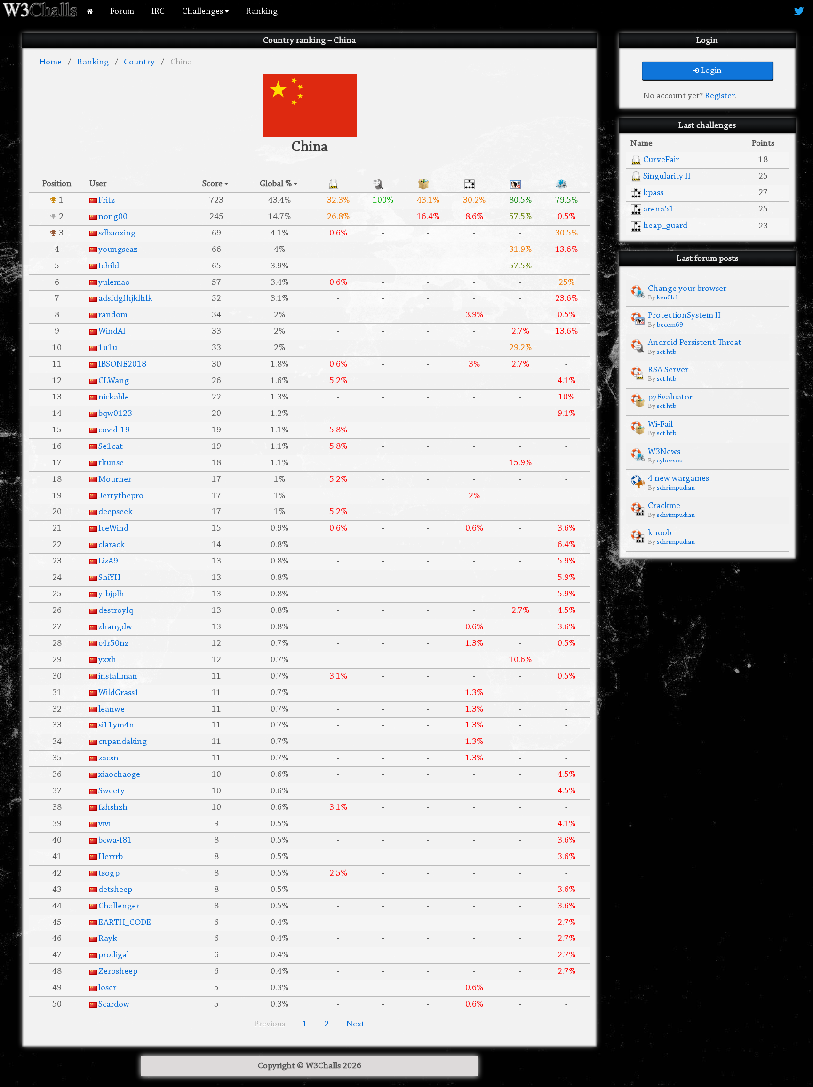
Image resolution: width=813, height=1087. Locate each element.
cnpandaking (122, 741)
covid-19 (114, 430)
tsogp (109, 873)
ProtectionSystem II (684, 315)
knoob (659, 533)
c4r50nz (113, 643)
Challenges (203, 11)
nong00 (113, 216)
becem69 (670, 324)
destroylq (115, 610)
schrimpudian (676, 488)
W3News (664, 451)
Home (51, 62)
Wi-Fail (660, 424)
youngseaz (117, 249)
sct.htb (667, 352)
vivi (104, 824)
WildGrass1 (118, 692)
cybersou (670, 460)
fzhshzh (113, 807)
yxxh (107, 660)
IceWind (113, 528)
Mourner (114, 479)
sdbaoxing (117, 233)
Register (719, 96)
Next (355, 1024)
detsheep (115, 889)
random (113, 315)
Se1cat (110, 446)
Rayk (107, 938)
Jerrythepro (120, 496)
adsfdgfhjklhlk (125, 298)
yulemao (114, 282)
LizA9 (108, 561)
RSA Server (668, 370)
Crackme (664, 505)
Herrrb (110, 856)
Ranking (262, 11)
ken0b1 (667, 297)
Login (711, 70)
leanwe (111, 709)
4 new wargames (678, 478)
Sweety (111, 791)
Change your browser (687, 288)
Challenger (118, 906)
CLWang (113, 380)
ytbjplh (111, 594)
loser (107, 988)
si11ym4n (116, 725)
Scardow (113, 1004)
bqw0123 (115, 413)
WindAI (112, 331)
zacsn (108, 758)
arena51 (658, 209)
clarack (111, 544)
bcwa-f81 (115, 840)
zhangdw (115, 627)
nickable (113, 397)
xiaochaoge (119, 774)
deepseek (115, 512)
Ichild (108, 266)
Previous (269, 1024)
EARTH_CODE (124, 922)
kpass (653, 192)
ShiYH (109, 577)
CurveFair (661, 160)
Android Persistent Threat (694, 342)
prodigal (113, 955)
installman (117, 676)
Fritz (106, 200)
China (181, 62)
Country (139, 62)
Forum (122, 11)
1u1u (107, 348)
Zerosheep (117, 971)
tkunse (111, 463)
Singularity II (667, 176)
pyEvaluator (670, 397)
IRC (158, 11)
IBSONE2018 (122, 364)
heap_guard (665, 225)
